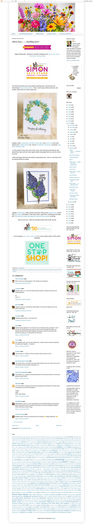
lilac (39, 472)
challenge (34, 450)
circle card (60, 450)
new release (77, 478)
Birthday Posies (73, 199)
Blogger (53, 518)
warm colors (52, 507)
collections (46, 452)
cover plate (64, 454)
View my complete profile (72, 60)
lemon (16, 472)
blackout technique (35, 445)
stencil (65, 498)
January (72, 202)
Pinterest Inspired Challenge (56, 485)
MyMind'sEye (40, 478)
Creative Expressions (36, 455)
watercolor (66, 507)
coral (52, 454)
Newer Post (15, 425)
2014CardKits (19, 438)
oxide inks (22, 481)
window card (78, 508)
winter (34, 510)
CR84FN (69, 454)
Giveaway (25, 465)
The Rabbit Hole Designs (75, 503)
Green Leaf (49, 143)
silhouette (66, 492)
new (73, 478)
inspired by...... (39, 469)
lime (51, 472)
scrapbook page (52, 490)
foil (69, 462)
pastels (33, 483)
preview (71, 486)
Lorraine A (18, 288)
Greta (16, 325)
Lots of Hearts (73, 175)
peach (55, 483)
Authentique (78, 442)
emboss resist (51, 459)
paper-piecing (40, 269)
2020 (69, 118)
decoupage (58, 455)
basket (38, 443)
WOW (19, 512)
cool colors (44, 454)
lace (31, 471)
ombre (29, 479)
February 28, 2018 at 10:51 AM (23, 310)
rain (48, 488)
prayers (45, 486)
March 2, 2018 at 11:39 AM (22, 396)
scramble (47, 490)
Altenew (24, 442)
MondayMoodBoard (22, 476)
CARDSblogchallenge (43, 448)
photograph (14, 485)
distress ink (43, 457)
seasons (25, 492)
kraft (28, 471)
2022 (69, 114)
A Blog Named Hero (69, 440)
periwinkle (71, 483)
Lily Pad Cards (45, 472)
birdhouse (14, 445)
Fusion (31, 463)
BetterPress (60, 443)
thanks (38, 503)
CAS (54, 448)
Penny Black (64, 483)
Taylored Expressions (72, 501)
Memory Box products (25, 88)
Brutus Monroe (40, 447)
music (13, 478)
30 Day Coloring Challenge (53, 440)
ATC (75, 442)
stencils (14, 500)
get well (64, 463)
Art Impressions (69, 442)
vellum (79, 505)
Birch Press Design (76, 443)
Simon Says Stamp (47, 269)
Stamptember (42, 498)
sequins (29, 492)
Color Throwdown (76, 452)
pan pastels (28, 481)
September (73, 132)
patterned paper (44, 483)
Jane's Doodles (54, 469)
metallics (63, 474)
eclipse (39, 459)
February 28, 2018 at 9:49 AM (22, 299)
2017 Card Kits (52, 438)
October (72, 129)
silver (70, 492)
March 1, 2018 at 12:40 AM (22, 335)
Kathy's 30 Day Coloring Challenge (71, 469)
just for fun (60, 469)
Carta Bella (50, 448)
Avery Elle (20, 443)
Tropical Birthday (73, 157)
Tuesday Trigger (45, 505)
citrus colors (73, 450)
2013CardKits (69, 436)
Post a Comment (18, 422)
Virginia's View (39, 507)
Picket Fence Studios (22, 485)
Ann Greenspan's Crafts (22, 361)
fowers (76, 462)
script (17, 492)
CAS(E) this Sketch (69, 448)
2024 (69, 109)
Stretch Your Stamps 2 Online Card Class (37, 500)
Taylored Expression (59, 501)
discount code (38, 457)
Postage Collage (40, 486)
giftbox (75, 463)
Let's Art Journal (19, 414)
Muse (79, 476)
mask (36, 474)
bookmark (76, 445)
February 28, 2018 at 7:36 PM (22, 320)
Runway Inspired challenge (19, 490)
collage (42, 452)
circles (65, 450)
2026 (69, 105)
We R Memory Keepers (19, 508)
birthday (23, 445)
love (65, 472)
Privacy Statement (65, 34)
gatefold (56, 463)
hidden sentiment (55, 467)
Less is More (21, 472)
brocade (24, 447)
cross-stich (43, 455)
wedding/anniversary (30, 508)
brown (27, 447)
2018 (69, 123)
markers (27, 474)
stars (62, 498)
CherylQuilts (18, 401)
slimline (46, 494)
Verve (23, 507)
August (72, 134)
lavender (35, 471)
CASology (27, 450)
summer (75, 500)
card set (27, 448)
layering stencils (73, 471)
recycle (62, 488)
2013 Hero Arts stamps (61, 436)
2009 (69, 223)
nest (67, 478)
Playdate (72, 485)
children (44, 450)
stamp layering (19, 498)
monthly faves (39, 476)
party (29, 483)
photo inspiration (77, 483)
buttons (69, 447)
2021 (69, 116)
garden (53, 463)
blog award (44, 445)
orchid (64, 479)
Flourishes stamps (57, 462)
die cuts (69, 456)
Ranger (55, 488)
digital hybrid (31, 457)
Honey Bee (63, 467)
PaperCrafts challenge (16, 483)
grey (54, 465)
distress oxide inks (59, 457)
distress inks (50, 457)
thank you (34, 503)
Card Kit (23, 448)
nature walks (47, 478)
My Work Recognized (25, 34)
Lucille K (17, 351)
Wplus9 (22, 512)
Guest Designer (59, 465)
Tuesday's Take (53, 505)
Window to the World (17, 510)
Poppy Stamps (24, 486)
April (71, 143)
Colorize (32, 454)
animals (39, 442)
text (30, 503)
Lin (75, 41)
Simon (73, 492)
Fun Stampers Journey (24, 463)
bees (55, 443)
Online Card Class (42, 479)
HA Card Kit (66, 465)
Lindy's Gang (55, 472)
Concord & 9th (38, 454)
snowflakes (58, 494)
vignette (26, 507)
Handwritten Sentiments (44, 145)
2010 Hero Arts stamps (28, 436)
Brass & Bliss (15, 447)
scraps (75, 490)
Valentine (74, 505)
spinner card (46, 496)
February (72, 148)
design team (64, 455)
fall (74, 459)
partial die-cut (25, 483)
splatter (50, 496)
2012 (69, 216)
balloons (28, 443)
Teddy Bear (26, 503)
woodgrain (66, 510)
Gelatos (60, 463)
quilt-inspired (40, 488)
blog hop (50, 445)
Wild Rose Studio (71, 508)
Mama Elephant (21, 474)
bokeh (72, 445)
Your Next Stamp (60, 512)
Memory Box (33, 269)
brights (20, 447)
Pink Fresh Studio (44, 485)
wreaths (34, 512)
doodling (24, 459)
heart (13, 467)
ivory (49, 469)
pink (29, 485)
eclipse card (44, 459)
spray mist (64, 496)
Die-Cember (15, 457)
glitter (36, 465)
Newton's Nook (16, 479)
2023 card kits (27, 440)
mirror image (78, 474)
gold (39, 465)
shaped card (60, 492)
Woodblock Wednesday (57, 510)
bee (52, 443)
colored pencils (26, 454)
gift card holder (69, 463)
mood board (46, 476)
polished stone (77, 485)
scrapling (65, 490)
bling (41, 445)
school (33, 490)
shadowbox (48, 492)
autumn (14, 443)
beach (41, 443)
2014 (69, 211)
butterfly (65, 447)
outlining (18, 481)
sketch (30, 494)
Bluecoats (63, 445)
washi (57, 507)
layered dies (64, 471)
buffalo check (48, 447)
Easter (31, 459)
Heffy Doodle (22, 467)
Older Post (59, 425)
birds (19, 445)
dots (27, 460)
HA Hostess (72, 465)
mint (74, 474)
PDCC (51, 483)
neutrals (69, 478)
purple (19, 488)
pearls (58, 483)
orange (60, 479)
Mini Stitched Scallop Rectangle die (25, 216)
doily (76, 457)
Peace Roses (72, 167)
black (28, 445)
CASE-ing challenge (19, 450)
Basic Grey (33, 443)
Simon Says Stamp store (30, 236)
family (77, 459)
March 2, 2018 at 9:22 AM (21, 378)
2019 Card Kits (67, 438)
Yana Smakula (39, 512)
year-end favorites (47, 512)
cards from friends (33, 448)
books (79, 445)
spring (54, 269)
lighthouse (27, 472)
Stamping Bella (35, 498)
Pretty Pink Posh (64, 486)
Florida (30, 462)
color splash (68, 452)
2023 (69, 112)
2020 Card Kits (74, 438)
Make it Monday (73, 472)
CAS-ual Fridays (60, 448)
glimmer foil (30, 465)
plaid (64, 485)
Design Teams (51, 34)
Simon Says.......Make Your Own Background (75, 163)
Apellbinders (55, 442)
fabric (70, 459)
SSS (76, 496)
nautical (51, 478)
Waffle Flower (46, 507)
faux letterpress (18, 462)
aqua (63, 442)
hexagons (48, 467)
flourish (34, 462)
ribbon (75, 488)
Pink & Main (34, 485)
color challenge (54, 452)
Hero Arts (36, 467)
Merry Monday (57, 474)
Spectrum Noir (19, 496)
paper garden (40, 481)
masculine (32, 474)
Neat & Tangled (61, 478)
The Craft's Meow (54, 503)
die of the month (77, 455)
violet (33, 507)
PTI (80, 487)
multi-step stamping (72, 476)
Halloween (78, 465)
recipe (59, 488)
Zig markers (18, 214)
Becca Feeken (47, 443)
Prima (74, 486)
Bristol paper (21, 212)
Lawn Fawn (48, 471)
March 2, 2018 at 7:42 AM (21, 367)
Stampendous (27, 498)
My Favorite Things (22, 478)
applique (60, 442)
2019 (69, 121)
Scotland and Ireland (39, 490)
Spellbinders (27, 496)
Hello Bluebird (29, 467)
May (71, 141)
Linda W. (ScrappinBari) (21, 372)
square (73, 496)
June (71, 139)
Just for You (72, 169)
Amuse (28, 442)
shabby (34, 492)
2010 (69, 220)
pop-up (19, 486)
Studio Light (60, 500)
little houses (61, 472)
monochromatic (31, 476)
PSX (77, 486)
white (52, 509)
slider (43, 494)
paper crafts (34, 481)
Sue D (17, 340)
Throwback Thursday (17, 505)
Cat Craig (17, 304)
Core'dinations (57, 454)
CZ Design (48, 455)
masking (40, 474)
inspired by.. (32, 469)
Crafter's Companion (16, 455)
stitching (19, 500)
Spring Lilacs (52, 212)
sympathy (36, 501)
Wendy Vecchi (39, 508)
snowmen (64, 494)
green (50, 465)
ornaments (68, 479)
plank (68, 485)
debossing (53, 455)
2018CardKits (59, 438)
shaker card (54, 492)
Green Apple (38, 143)
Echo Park (35, 459)
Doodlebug (18, 460)
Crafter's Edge (24, 455)
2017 (69, 204)
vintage (30, 507)
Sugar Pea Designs (67, 500)
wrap (27, 512)
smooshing (51, 494)
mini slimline (69, 474)
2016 (69, 207)
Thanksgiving (44, 503)
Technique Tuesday (17, 503)
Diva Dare (73, 457)
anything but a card (47, 442)
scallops (29, 490)
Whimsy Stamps (47, 508)
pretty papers (56, 486)
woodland (72, 510)
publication (14, 488)
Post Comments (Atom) (25, 428)
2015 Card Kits (26, 438)
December (72, 125)
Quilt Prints (33, 488)
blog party (55, 445)
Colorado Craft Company (17, 454)
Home (13, 34)
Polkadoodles (15, 486)
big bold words (67, 443)
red (65, 488)
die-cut (17, 269)
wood (43, 510)
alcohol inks (18, 442)
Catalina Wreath (24, 145)
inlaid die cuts (23, 469)
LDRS (13, 472)
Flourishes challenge (46, 462)
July (71, 136)
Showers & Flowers (74, 155)
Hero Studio (43, 467)
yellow (54, 512)
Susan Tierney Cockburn (28, 501)
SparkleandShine (72, 494)
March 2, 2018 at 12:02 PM (22, 409)
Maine (68, 472)
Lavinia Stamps (40, 471)
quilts (45, 488)
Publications (40, 34)
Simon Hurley (78, 492)
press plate (50, 486)
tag (40, 501)
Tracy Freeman (19, 278)
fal (72, 459)
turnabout (59, 505)
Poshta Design (32, 486)
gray (47, 465)
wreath (57, 269)
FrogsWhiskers (15, 463)
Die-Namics (25, 457)
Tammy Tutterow (46, 501)
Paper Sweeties (68, 481)
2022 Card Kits (19, 440)
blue (59, 445)
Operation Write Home (52, 479)
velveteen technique (16, 507)
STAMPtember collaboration (53, 498)
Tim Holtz (26, 505)
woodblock (47, 510)
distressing (67, 457)
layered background (56, 471)
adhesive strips (20, 146)
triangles (34, 505)
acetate (76, 440)
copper (49, 454)
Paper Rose (52, 481)
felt (27, 462)
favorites (24, 462)
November (72, 127)
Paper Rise (46, 481)
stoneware (25, 500)
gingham (19, 465)
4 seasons (62, 440)
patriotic (37, 483)
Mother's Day (52, 476)
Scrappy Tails (70, 490)
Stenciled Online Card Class (74, 498)
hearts (17, 467)
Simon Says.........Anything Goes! (74, 151)
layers (79, 471)
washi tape (61, 507)
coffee (38, 452)
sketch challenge (36, 494)
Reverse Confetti (70, 488)
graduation (43, 465)
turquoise (65, 505)
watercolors (73, 507)
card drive (18, 448)
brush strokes (33, 447)
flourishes (38, 462)
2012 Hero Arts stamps (50, 436)
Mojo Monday (15, 476)
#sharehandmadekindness (17, 436)
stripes (49, 500)
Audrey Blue (24, 143)
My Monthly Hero (33, 478)
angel (32, 442)
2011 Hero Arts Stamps (39, 436)
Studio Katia (54, 500)
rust (26, 490)
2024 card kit (33, 440)
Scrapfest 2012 (59, 490)
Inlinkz (28, 469)
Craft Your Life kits (76, 454)
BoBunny (67, 445)
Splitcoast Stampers (57, 496)
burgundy (54, 447)
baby (24, 443)
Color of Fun (62, 452)
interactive (45, 469)
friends (79, 462)
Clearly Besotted (32, 452)
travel (30, 505)
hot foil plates (70, 467)
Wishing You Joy (73, 187)
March (71, 145)
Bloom (71, 159)
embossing (59, 460)
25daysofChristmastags (42, 440)
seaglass (21, 492)
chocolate (48, 450)
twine (69, 505)
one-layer (34, 479)
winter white (39, 510)
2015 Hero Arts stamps (36, 438)
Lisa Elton (18, 316)
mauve (44, 474)
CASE (75, 448)
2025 (69, 107)
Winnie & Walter (27, 510)
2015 (69, 209)
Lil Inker (31, 472)
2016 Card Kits (44, 438)
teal (80, 501)
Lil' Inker (35, 472)
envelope (67, 459)
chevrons (39, 450)
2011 (69, 218)
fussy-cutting (27, 269)
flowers (21, 269)
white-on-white (64, 508)
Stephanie (18, 383)
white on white (58, 508)
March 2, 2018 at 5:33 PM (21, 418)
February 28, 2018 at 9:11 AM (22, 283)
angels (35, 442)
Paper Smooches (59, 481)
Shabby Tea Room (41, 492)
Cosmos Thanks (73, 193)
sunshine (19, 501)
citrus (68, 450)
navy (55, 478)
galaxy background (46, 463)
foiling (72, 462)
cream (29, 455)
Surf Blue (31, 143)
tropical (38, 505)
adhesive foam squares (43, 216)
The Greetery (64, 503)
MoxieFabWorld (61, 476)
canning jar (75, 447)
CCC (31, 450)
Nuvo (22, 479)
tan (53, 501)
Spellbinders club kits (37, 496)
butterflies (60, 447)
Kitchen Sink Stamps (21, 471)
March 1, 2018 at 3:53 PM (21, 355)
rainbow (51, 488)
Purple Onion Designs (25, 488)
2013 (69, 213)
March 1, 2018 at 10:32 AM (22, 346)
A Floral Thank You (74, 177)
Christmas (54, 450)
